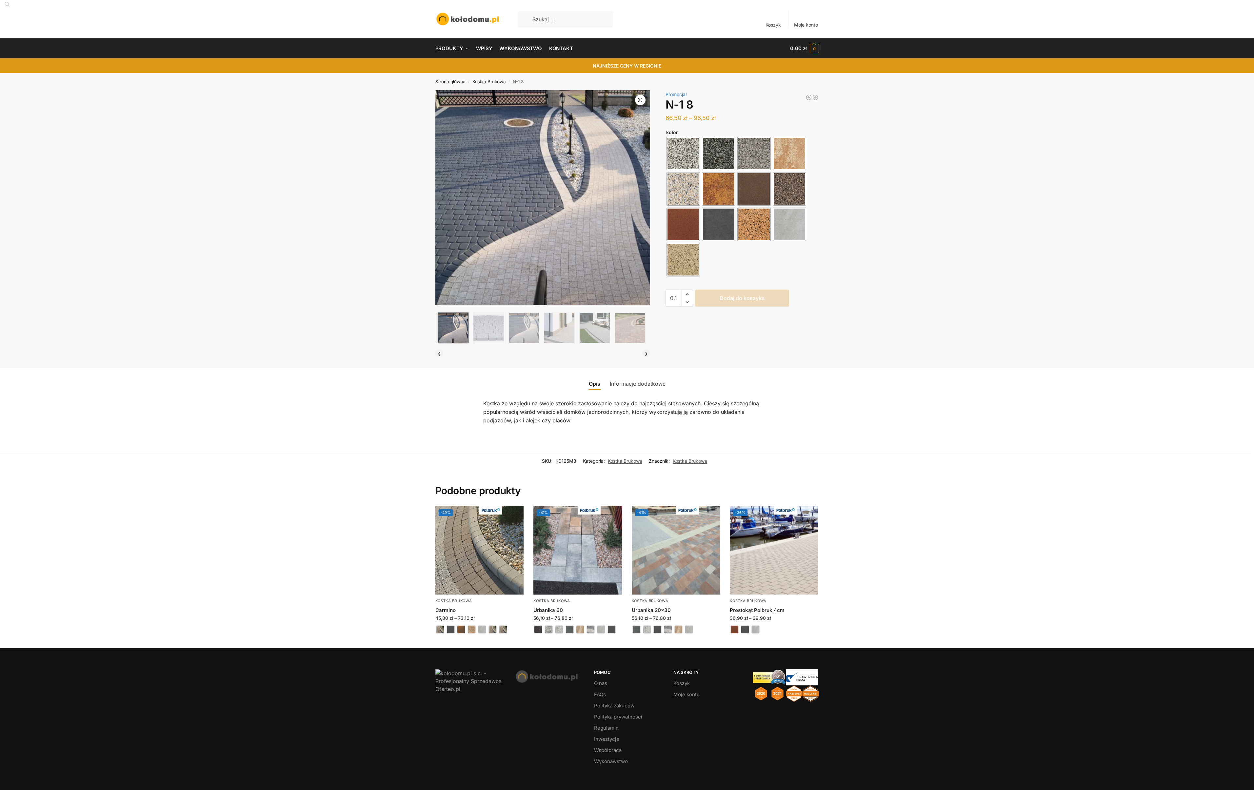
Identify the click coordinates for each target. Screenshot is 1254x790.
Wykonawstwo (611, 761)
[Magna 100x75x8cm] (809, 97)
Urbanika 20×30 (651, 610)
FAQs (600, 694)
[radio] (683, 153)
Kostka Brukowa (489, 81)
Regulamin (606, 728)
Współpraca (608, 750)
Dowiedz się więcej (479, 641)
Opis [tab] (594, 383)
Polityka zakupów (614, 705)
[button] (804, 48)
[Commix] (815, 97)
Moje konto (806, 25)
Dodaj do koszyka (742, 298)
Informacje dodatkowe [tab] (638, 383)
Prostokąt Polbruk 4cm (757, 610)
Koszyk (773, 25)
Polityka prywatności (618, 717)
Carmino (445, 610)
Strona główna (450, 81)
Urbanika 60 (548, 610)
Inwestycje (606, 739)
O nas (600, 683)
